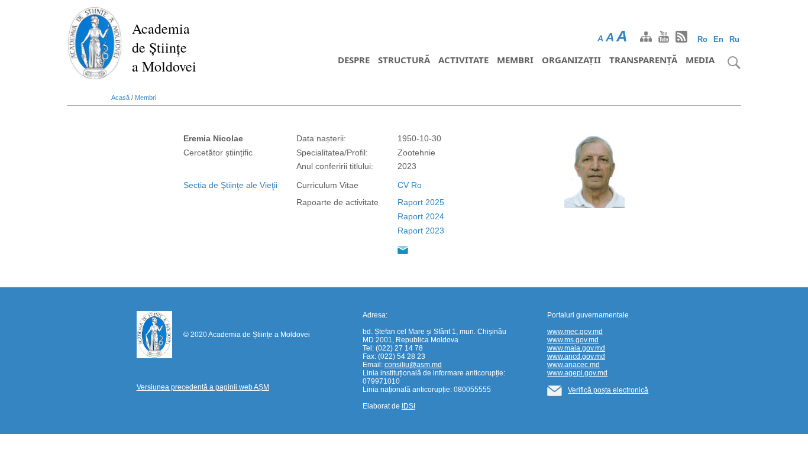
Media (700, 60)
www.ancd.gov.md (576, 356)
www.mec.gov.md (575, 331)
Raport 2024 (420, 216)
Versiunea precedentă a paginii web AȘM (203, 387)
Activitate (463, 60)
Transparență (643, 60)
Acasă (120, 97)
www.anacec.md (573, 365)
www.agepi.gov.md (577, 373)
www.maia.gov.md (576, 348)
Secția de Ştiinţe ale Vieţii (230, 185)
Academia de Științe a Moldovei (164, 47)
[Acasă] (95, 42)
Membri (515, 60)
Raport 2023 (420, 230)
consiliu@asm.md (413, 365)
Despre (354, 60)
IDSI (408, 406)
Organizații (571, 60)
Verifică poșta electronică (608, 390)
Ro (702, 39)
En (718, 39)
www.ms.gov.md (573, 340)
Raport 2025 (420, 202)
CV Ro (409, 185)
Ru (734, 39)
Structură (404, 60)
